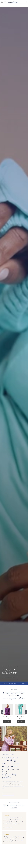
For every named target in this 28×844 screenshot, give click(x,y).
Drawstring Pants (20, 716)
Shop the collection (10, 677)
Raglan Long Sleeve (7, 716)
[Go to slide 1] (2, 712)
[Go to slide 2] (26, 712)
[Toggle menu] (2, 2)
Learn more (8, 793)
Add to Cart (7, 721)
